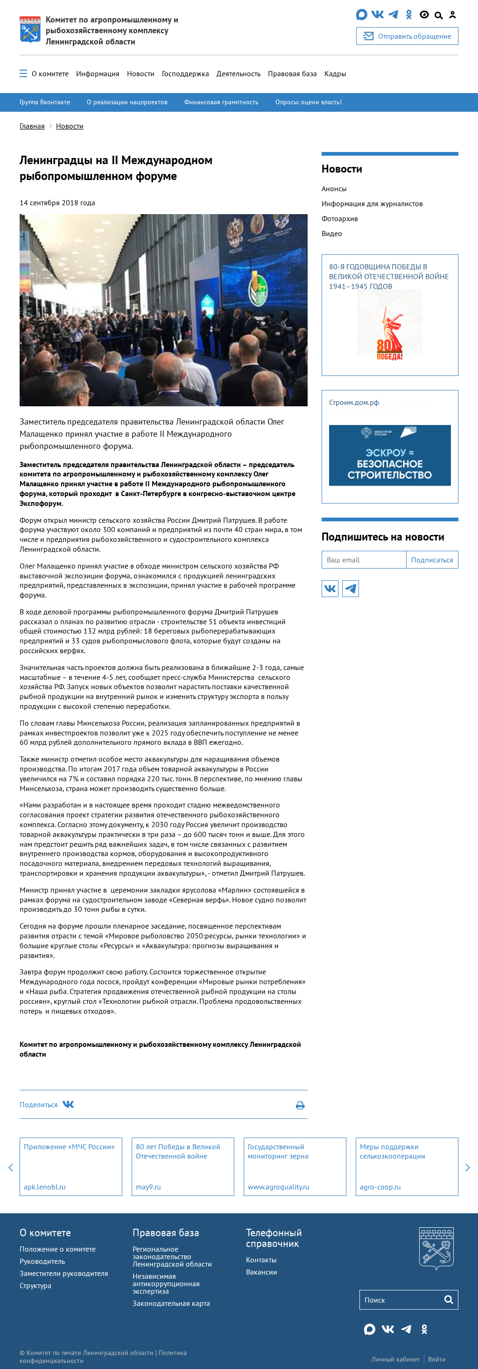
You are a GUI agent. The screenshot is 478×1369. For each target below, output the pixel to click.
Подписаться (432, 559)
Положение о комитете (58, 1249)
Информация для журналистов (372, 203)
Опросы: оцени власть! (308, 102)
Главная (32, 125)
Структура (35, 1285)
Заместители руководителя (64, 1273)
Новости (141, 73)
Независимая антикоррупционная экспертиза (166, 1283)
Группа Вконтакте (45, 102)
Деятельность (238, 73)
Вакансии (261, 1271)
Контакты (261, 1259)
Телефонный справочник (274, 1238)
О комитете (50, 73)
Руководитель (42, 1261)
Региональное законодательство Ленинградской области (172, 1256)
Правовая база (292, 73)
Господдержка (185, 73)
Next (467, 1167)
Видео (332, 233)
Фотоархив (340, 218)
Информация (98, 73)
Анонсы (334, 188)
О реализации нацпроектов (127, 102)
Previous (10, 1167)
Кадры (335, 73)
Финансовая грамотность (221, 102)
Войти (437, 1359)
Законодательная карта (171, 1303)
